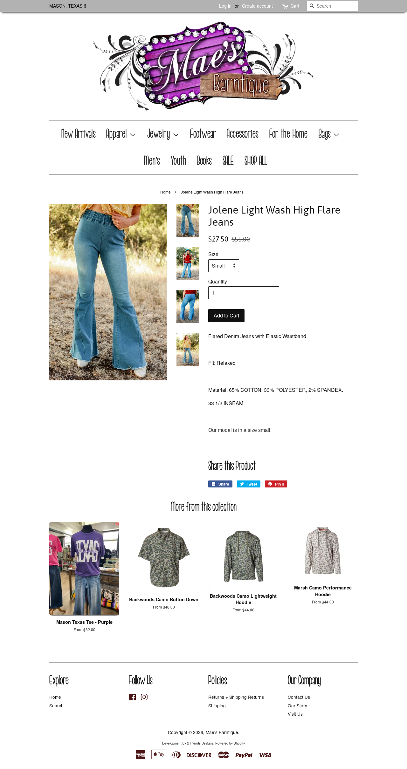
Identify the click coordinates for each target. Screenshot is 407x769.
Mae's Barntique (222, 732)
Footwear (203, 133)
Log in (225, 6)
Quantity (217, 281)
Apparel (118, 133)
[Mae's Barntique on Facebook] (132, 698)
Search (56, 705)
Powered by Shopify (230, 743)
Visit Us (295, 714)
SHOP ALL (256, 160)
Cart (295, 6)
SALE (228, 160)
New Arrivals (79, 133)
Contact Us (299, 697)
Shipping (217, 705)
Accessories (243, 133)
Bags (326, 133)
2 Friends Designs (200, 743)
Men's (152, 160)
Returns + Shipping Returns (236, 697)
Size (213, 254)
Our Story (297, 705)
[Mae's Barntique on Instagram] (144, 698)
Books (204, 160)
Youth (179, 160)
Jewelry (160, 133)
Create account (257, 6)
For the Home (289, 133)
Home (165, 191)
